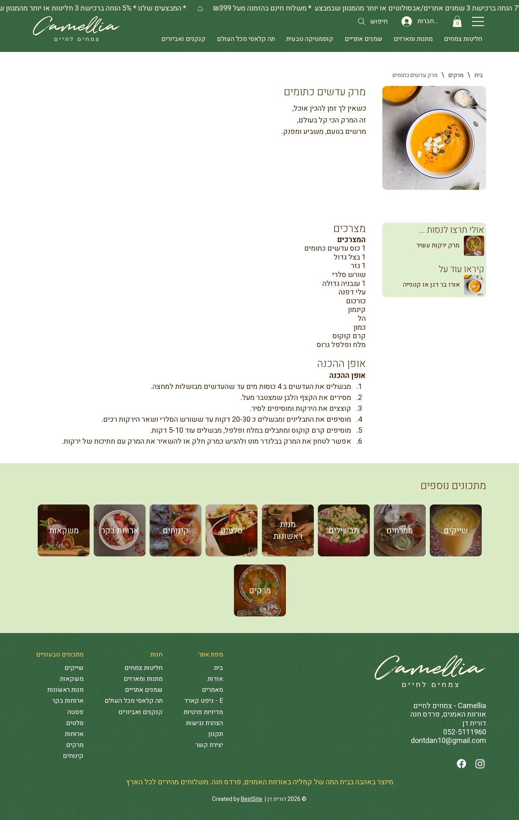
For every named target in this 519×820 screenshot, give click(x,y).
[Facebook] (461, 764)
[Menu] (478, 21)
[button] (457, 21)
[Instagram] (480, 764)
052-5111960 (464, 732)
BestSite (251, 799)
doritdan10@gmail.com (448, 740)
